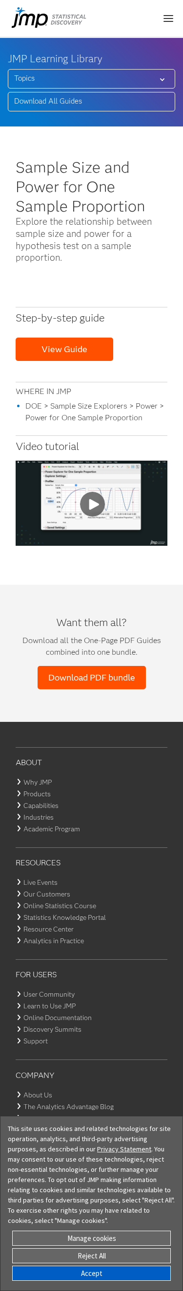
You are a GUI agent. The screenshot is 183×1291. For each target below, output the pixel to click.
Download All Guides (48, 101)
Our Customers (46, 894)
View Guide (64, 349)
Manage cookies (91, 1238)
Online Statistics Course (59, 905)
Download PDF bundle (91, 677)
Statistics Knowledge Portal (64, 917)
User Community (49, 994)
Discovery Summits (52, 1029)
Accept (91, 1273)
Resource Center (48, 929)
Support (35, 1041)
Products (37, 793)
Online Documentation (57, 1017)
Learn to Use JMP (49, 1006)
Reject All (92, 1255)
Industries (38, 817)
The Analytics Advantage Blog (68, 1106)
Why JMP (37, 782)
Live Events (40, 882)
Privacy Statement (124, 1149)
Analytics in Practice (53, 940)
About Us (37, 1095)
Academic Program (51, 829)
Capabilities (41, 805)
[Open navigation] (168, 18)
